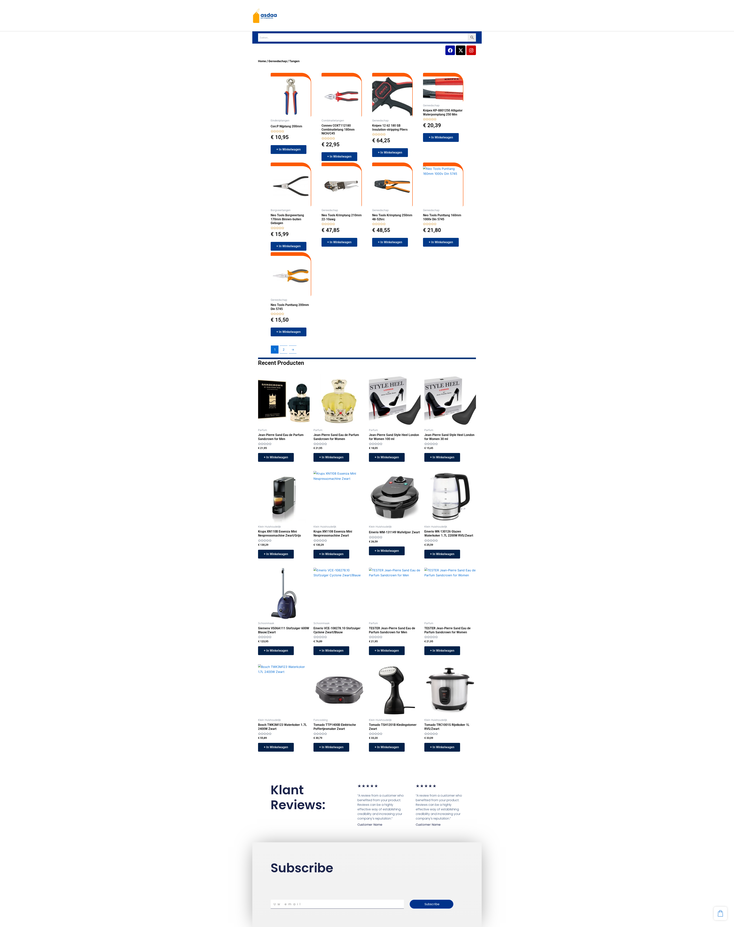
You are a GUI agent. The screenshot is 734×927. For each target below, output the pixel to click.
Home (262, 61)
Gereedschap (277, 61)
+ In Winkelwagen (288, 149)
